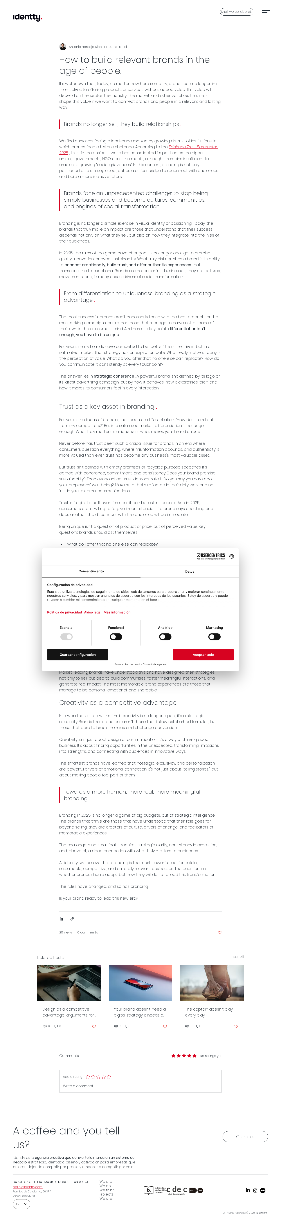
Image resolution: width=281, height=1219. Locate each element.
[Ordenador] (69, 983)
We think (106, 1190)
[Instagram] (255, 1190)
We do (105, 1185)
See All (238, 957)
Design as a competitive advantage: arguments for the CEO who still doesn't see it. (68, 1012)
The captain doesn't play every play (209, 1012)
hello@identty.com (28, 1187)
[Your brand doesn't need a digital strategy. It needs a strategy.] (141, 983)
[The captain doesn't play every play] (212, 983)
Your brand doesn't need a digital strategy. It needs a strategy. (140, 1012)
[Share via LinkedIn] (61, 919)
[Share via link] (72, 919)
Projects (106, 1194)
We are (105, 1181)
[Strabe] (262, 1190)
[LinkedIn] (247, 1190)
